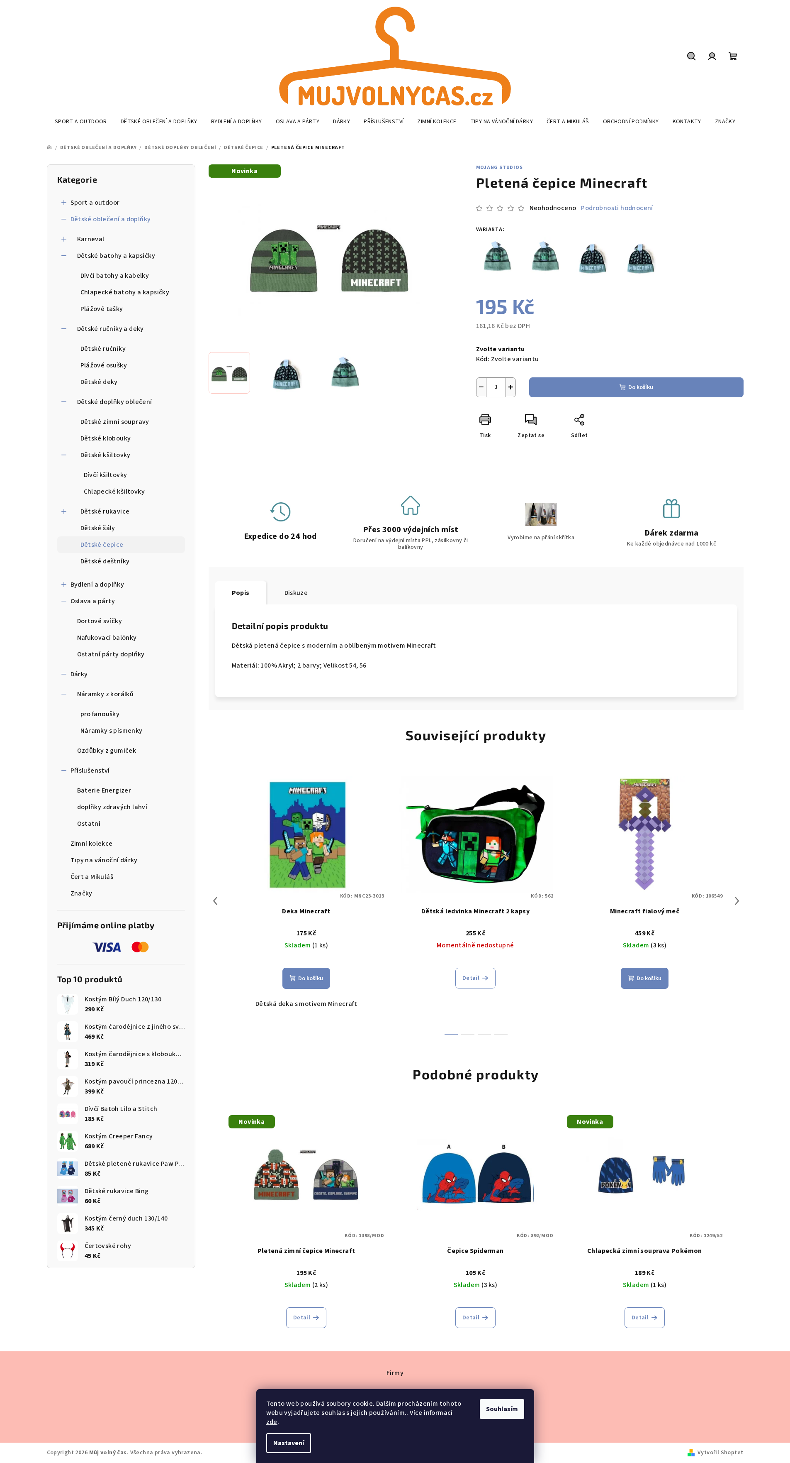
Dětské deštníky (105, 561)
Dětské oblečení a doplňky (110, 219)
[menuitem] (81, 121)
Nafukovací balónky (107, 637)
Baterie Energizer (104, 790)
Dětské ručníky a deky (110, 328)
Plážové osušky (103, 365)
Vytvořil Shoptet (720, 1452)
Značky (81, 893)
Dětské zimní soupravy (114, 421)
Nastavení (288, 1443)
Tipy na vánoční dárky (104, 860)
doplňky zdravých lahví (112, 807)
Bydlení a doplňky (97, 584)
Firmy (395, 1372)
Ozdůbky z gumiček (106, 750)
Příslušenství (90, 770)
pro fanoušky (100, 714)
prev (215, 901)
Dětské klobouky (105, 438)
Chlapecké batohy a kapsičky (125, 292)
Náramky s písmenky (111, 730)
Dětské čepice (102, 544)
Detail (470, 978)
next (737, 901)
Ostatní (89, 823)
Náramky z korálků (105, 694)
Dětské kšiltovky (105, 455)
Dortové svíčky (99, 621)
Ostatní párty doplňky (111, 654)
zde (271, 1421)
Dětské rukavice (105, 511)
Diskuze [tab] (296, 592)
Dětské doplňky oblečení (114, 401)
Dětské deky (99, 382)
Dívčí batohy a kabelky (114, 275)
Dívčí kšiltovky (105, 475)
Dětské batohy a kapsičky (116, 255)
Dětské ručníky (103, 348)
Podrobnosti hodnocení (617, 208)
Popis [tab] (241, 592)
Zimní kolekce (91, 843)
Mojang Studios (499, 167)
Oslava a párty (92, 601)
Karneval (91, 239)
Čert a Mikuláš (92, 876)
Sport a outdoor (95, 202)
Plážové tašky (101, 308)
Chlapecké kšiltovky (114, 491)
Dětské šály (97, 528)
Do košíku (640, 387)
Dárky (79, 674)
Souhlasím (502, 1409)
